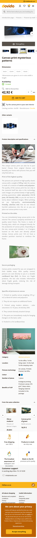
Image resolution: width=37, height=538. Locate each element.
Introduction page (8, 18)
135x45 (18, 71)
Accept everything (19, 532)
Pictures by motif (29, 18)
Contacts (21, 503)
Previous (3, 415)
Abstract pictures (24, 357)
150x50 (25, 71)
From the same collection (10, 402)
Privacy (4, 500)
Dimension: (6, 67)
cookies (29, 514)
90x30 (5, 71)
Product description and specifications (15, 139)
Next (32, 33)
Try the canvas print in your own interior (20, 105)
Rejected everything (18, 526)
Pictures (19, 18)
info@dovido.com (11, 475)
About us (21, 496)
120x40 (11, 71)
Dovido (32, 108)
